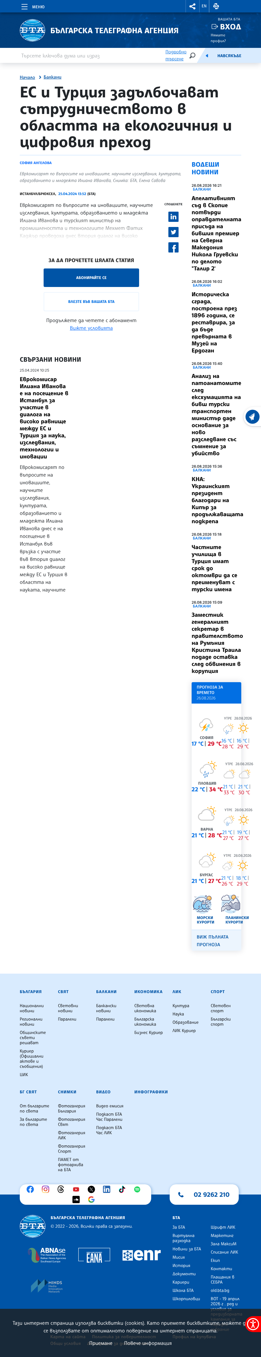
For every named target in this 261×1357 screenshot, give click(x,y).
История (181, 1265)
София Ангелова (36, 163)
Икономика (148, 991)
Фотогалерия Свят (71, 1122)
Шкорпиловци (186, 1298)
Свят (63, 991)
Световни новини (68, 1008)
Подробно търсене (176, 55)
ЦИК (24, 1074)
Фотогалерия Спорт (71, 1149)
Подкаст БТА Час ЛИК (109, 1130)
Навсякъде (229, 55)
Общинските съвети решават (33, 1037)
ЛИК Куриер (184, 1030)
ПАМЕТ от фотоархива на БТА (70, 1164)
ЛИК (177, 991)
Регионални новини (31, 1022)
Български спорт (221, 1022)
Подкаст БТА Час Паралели (109, 1117)
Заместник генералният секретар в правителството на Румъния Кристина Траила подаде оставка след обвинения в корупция (217, 643)
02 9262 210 (212, 1194)
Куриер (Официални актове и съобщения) (31, 1059)
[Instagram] (47, 1189)
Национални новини (32, 1008)
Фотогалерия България (71, 1109)
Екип (215, 1260)
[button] (192, 6)
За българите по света (33, 1122)
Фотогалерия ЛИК (71, 1135)
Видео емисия (109, 1106)
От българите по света (34, 1109)
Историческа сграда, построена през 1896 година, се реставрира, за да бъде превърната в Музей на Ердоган (214, 322)
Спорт (218, 991)
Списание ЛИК (224, 1252)
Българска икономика (145, 1022)
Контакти (221, 1268)
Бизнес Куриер (148, 1032)
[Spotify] (138, 1189)
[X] (93, 1189)
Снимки (67, 1092)
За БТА (179, 1227)
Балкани (52, 77)
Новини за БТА (187, 1249)
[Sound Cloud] (77, 1200)
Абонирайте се (91, 277)
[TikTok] (123, 1189)
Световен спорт (221, 1008)
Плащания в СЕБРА (222, 1280)
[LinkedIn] (108, 1189)
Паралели (67, 1019)
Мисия (179, 1257)
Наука (178, 1014)
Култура (181, 1005)
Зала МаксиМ (223, 1244)
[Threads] (62, 1189)
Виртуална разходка (183, 1238)
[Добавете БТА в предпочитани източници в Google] (93, 1200)
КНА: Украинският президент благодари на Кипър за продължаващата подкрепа (217, 500)
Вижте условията (91, 328)
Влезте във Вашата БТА (91, 301)
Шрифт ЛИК (223, 1227)
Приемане (100, 1343)
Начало (27, 77)
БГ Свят (28, 1092)
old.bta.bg (220, 1290)
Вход (230, 26)
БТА (176, 1217)
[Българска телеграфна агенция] (33, 1226)
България (31, 991)
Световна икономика (145, 1008)
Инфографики (151, 1092)
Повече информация (148, 1343)
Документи (184, 1274)
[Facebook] (31, 1189)
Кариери (181, 1282)
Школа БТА (183, 1290)
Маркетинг (222, 1235)
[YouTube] (77, 1189)
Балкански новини (106, 1008)
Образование (186, 1022)
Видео (103, 1092)
